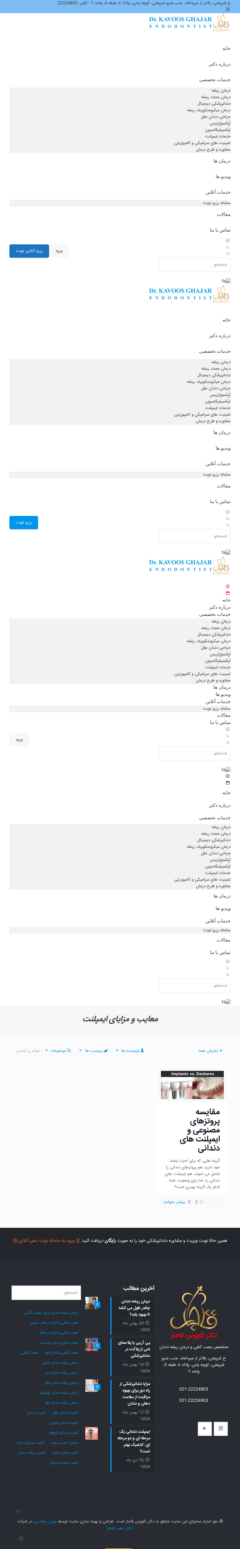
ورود (58, 250)
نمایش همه (208, 1050)
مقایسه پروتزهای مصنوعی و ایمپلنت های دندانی (200, 1130)
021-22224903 (193, 1400)
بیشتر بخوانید (174, 1202)
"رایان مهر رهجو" (120, 1528)
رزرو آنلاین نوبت (29, 250)
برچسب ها (93, 1050)
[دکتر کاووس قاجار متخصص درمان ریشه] (190, 29)
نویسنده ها (129, 1050)
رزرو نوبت (24, 522)
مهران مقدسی (45, 1521)
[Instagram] (21, 1539)
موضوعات (58, 1050)
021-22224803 (193, 1389)
